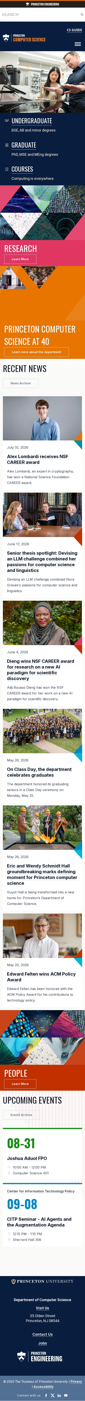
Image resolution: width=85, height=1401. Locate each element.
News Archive (21, 383)
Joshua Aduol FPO (27, 1158)
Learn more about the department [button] (36, 352)
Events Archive (21, 1115)
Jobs (42, 1343)
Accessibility (43, 1387)
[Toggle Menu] (77, 44)
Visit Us (42, 1308)
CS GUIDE (74, 30)
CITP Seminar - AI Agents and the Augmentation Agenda (39, 1222)
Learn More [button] (20, 259)
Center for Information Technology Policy (40, 1191)
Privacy (76, 1382)
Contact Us (42, 1334)
